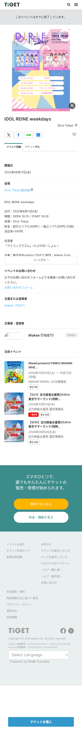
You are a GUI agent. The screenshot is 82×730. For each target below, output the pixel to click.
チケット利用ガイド (18, 550)
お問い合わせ (49, 582)
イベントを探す (16, 544)
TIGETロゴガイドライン (55, 563)
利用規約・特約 (16, 591)
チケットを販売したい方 (55, 550)
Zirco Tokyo (65, 125)
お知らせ (46, 544)
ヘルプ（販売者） (51, 576)
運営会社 (12, 611)
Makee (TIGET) (14, 305)
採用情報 (12, 617)
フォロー (71, 335)
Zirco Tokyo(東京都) (17, 190)
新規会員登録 (14, 557)
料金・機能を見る (41, 517)
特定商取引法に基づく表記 (22, 598)
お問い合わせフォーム (18, 287)
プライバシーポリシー (20, 604)
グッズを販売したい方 (54, 557)
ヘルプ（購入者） (51, 569)
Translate (42, 661)
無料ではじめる (41, 504)
